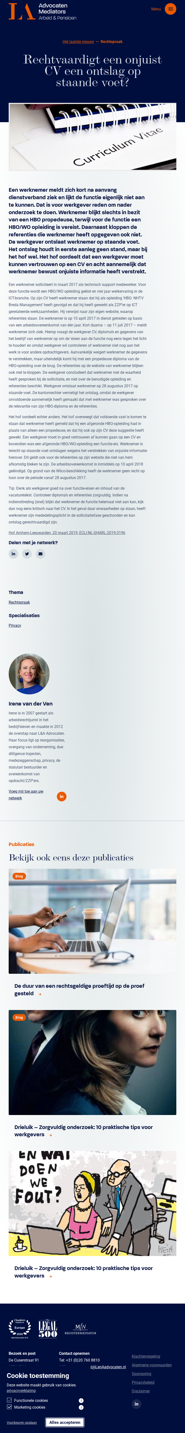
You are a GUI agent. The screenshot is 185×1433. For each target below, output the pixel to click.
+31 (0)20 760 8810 (83, 1359)
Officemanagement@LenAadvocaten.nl (92, 1366)
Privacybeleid (143, 1382)
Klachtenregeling (146, 1356)
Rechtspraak (19, 602)
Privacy (15, 625)
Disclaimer (141, 1390)
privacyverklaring (21, 1390)
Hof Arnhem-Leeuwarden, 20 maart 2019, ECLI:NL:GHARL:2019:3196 (67, 532)
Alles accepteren (64, 1422)
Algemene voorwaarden (152, 1364)
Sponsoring (141, 1373)
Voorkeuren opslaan (22, 1422)
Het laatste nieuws (78, 41)
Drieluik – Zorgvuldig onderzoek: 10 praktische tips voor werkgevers (83, 1131)
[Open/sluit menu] (170, 9)
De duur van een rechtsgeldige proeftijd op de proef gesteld (79, 990)
